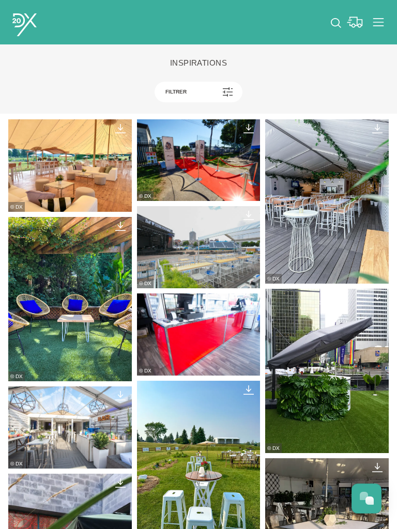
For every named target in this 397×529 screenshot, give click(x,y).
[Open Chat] (366, 499)
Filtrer (176, 92)
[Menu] (378, 22)
